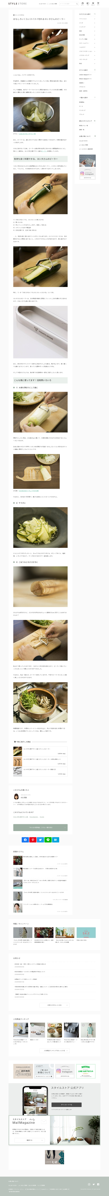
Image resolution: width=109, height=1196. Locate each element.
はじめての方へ (42, 3)
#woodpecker (34, 817)
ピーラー (44, 151)
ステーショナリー (84, 43)
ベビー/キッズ (83, 59)
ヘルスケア (82, 47)
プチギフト (82, 87)
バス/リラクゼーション (85, 51)
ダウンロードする (66, 1105)
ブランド (81, 114)
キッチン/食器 (83, 39)
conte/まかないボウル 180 (27, 134)
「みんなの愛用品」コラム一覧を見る (40, 827)
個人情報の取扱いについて (33, 1189)
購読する (29, 1140)
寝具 (80, 31)
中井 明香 (24, 797)
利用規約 (11, 1189)
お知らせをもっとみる (55, 1005)
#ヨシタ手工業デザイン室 (20, 817)
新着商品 (81, 102)
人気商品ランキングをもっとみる (54, 1050)
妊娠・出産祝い (83, 91)
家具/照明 (82, 35)
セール (81, 106)
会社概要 (65, 1189)
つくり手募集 (41, 1185)
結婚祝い (81, 83)
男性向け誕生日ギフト (85, 79)
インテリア (82, 27)
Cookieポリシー (45, 1189)
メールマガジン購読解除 (86, 149)
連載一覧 (81, 129)
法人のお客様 (32, 1185)
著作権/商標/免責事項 (14, 1191)
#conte (42, 817)
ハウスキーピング (84, 55)
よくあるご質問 (53, 3)
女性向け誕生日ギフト (85, 74)
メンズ (81, 23)
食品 (80, 63)
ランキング (82, 110)
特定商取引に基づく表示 (56, 1189)
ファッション (83, 18)
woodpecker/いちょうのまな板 (29, 491)
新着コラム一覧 (83, 125)
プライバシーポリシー (19, 1189)
